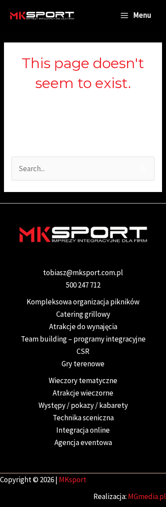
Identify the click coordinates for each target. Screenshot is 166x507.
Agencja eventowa (83, 442)
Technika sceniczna (83, 417)
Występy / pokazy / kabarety (83, 405)
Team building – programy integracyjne (83, 339)
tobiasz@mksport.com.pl (83, 272)
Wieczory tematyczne (83, 380)
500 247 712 (83, 285)
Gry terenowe (83, 364)
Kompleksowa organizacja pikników (83, 302)
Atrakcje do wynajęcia (83, 326)
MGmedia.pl (147, 496)
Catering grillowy (83, 314)
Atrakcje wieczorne (83, 393)
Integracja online (83, 430)
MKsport (72, 479)
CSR (83, 351)
